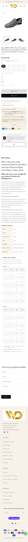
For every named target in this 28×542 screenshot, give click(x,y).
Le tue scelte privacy (7, 503)
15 (1, 77)
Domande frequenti (7, 452)
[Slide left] (1, 40)
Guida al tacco (6, 448)
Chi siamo (5, 472)
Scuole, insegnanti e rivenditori (10, 479)
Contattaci (5, 462)
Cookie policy (6, 499)
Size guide (14, 124)
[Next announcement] (25, 2)
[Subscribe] (23, 513)
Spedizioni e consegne (8, 455)
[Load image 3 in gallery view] (21, 40)
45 (8, 70)
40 (8, 66)
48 (23, 70)
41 (13, 66)
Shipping (8, 60)
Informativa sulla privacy (9, 492)
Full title (2, 53)
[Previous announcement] (2, 2)
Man (6, 45)
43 (23, 66)
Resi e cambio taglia (7, 459)
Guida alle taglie (6, 445)
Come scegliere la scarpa (8, 441)
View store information (8, 105)
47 (18, 70)
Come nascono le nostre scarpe (10, 475)
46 (13, 70)
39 (3, 66)
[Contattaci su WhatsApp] (25, 533)
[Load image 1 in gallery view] (7, 40)
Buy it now (14, 95)
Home (2, 45)
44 (3, 70)
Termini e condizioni (8, 496)
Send (6, 397)
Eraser (2, 81)
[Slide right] (26, 40)
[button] (3, 6)
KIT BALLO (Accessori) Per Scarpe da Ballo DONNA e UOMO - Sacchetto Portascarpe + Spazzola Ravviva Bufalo (16, 138)
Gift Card (5, 482)
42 (18, 66)
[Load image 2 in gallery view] (14, 40)
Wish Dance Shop (11, 538)
